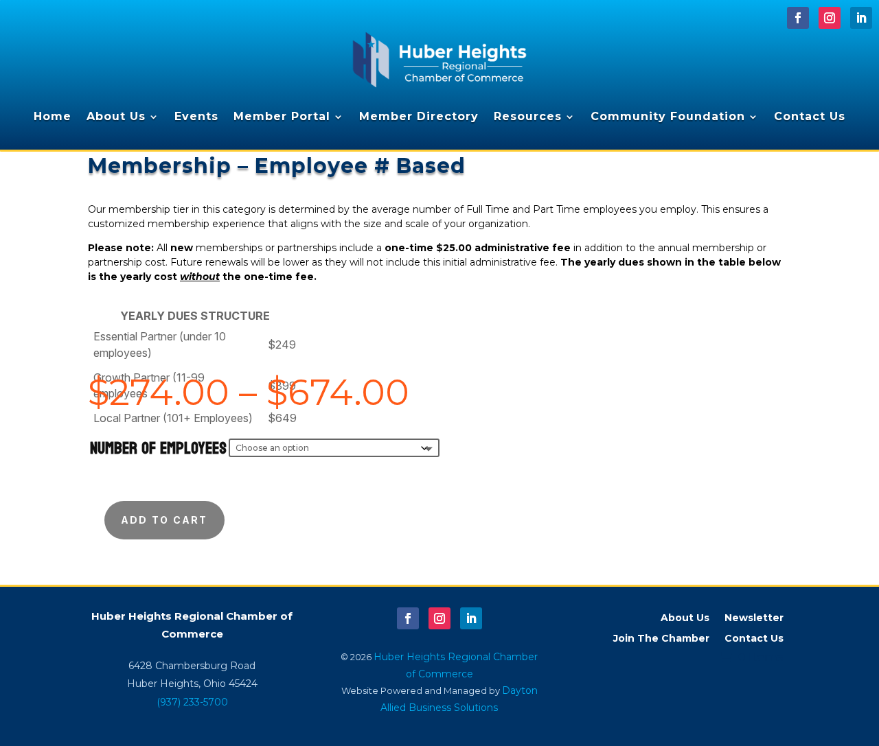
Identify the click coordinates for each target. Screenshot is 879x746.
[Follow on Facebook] (798, 18)
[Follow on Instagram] (830, 18)
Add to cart (164, 520)
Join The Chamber (661, 638)
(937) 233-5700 (192, 702)
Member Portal (281, 116)
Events (196, 116)
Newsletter (754, 618)
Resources (528, 116)
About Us (116, 116)
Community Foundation (668, 116)
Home (52, 116)
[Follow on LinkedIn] (861, 18)
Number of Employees (158, 448)
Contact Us (809, 116)
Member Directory (419, 116)
